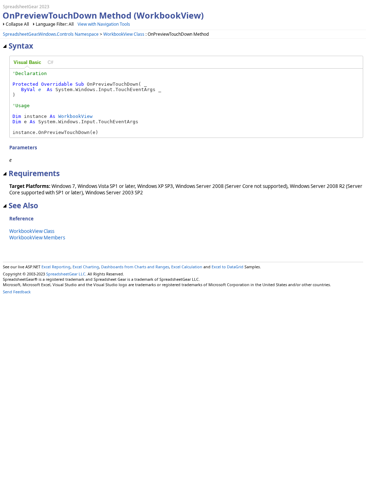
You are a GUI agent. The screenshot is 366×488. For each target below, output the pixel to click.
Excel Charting (86, 266)
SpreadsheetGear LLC (65, 274)
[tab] (27, 62)
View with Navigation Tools (104, 24)
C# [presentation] (50, 62)
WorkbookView (75, 116)
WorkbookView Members (37, 237)
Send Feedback (17, 291)
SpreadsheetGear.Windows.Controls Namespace (51, 34)
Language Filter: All (55, 24)
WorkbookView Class (123, 34)
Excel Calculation (186, 266)
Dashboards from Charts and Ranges (135, 266)
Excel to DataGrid (227, 266)
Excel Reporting (55, 266)
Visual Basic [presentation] (27, 62)
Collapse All (17, 24)
